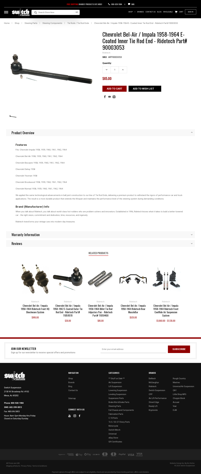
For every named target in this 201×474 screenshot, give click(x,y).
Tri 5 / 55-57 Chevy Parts (119, 422)
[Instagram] (74, 416)
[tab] (100, 132)
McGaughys (154, 382)
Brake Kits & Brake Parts (119, 402)
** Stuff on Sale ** (117, 378)
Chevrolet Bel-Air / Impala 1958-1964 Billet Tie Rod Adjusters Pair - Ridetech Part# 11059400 (100, 310)
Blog (159, 12)
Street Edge (154, 402)
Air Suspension (115, 382)
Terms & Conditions (39, 466)
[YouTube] (69, 416)
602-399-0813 (15, 407)
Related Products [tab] (98, 253)
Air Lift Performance (158, 398)
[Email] (109, 97)
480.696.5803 (14, 411)
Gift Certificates (115, 442)
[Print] (114, 96)
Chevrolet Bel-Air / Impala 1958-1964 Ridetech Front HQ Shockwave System (35, 309)
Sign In (190, 12)
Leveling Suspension (117, 394)
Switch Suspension (157, 390)
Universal (112, 434)
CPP (150, 394)
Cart (181, 12)
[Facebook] (105, 96)
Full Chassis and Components (121, 410)
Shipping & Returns (13, 466)
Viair (175, 406)
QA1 (175, 390)
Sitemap (72, 398)
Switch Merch (114, 430)
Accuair (176, 402)
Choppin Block (179, 398)
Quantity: (107, 63)
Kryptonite (153, 410)
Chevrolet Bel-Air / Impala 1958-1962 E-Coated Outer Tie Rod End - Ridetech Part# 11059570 (68, 310)
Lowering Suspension (118, 390)
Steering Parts (115, 406)
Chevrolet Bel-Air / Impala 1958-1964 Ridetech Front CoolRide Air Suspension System (165, 310)
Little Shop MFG (179, 394)
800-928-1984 (116, 4)
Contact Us (150, 12)
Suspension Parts (116, 398)
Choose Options (166, 278)
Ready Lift (153, 406)
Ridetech (152, 386)
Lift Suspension (115, 386)
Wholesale (168, 12)
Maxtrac (176, 382)
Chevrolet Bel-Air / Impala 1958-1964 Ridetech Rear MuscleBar (133, 309)
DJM (175, 410)
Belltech (152, 378)
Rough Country (179, 378)
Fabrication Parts (116, 414)
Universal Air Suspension (183, 386)
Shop (130, 12)
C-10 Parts (113, 418)
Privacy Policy (26, 466)
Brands (140, 12)
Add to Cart (35, 278)
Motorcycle (113, 426)
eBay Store (113, 438)
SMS (132, 4)
